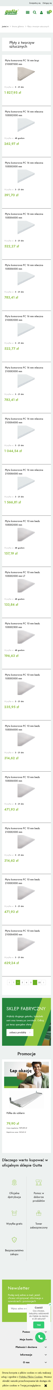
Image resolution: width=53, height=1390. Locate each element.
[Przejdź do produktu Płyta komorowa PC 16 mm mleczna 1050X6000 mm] (26, 279)
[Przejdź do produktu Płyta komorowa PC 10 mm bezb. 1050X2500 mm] (26, 637)
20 (39, 982)
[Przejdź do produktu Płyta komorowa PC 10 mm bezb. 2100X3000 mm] (26, 893)
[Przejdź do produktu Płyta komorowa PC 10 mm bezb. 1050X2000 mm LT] (26, 586)
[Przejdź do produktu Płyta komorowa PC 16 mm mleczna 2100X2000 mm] (26, 330)
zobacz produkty (17, 1032)
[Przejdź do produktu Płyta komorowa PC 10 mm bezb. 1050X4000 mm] (26, 739)
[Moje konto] (41, 12)
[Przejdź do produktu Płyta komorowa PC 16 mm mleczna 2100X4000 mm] (26, 432)
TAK (39, 1325)
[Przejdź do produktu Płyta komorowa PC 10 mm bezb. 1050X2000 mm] (26, 535)
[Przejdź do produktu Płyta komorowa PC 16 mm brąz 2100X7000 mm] (26, 74)
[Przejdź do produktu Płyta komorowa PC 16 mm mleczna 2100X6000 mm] (26, 483)
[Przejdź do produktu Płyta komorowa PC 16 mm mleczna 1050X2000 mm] (26, 125)
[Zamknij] (50, 1304)
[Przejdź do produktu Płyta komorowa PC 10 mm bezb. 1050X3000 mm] (26, 688)
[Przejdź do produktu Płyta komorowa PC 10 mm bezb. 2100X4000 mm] (26, 944)
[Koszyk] (48, 12)
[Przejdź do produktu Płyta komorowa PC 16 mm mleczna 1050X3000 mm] (26, 176)
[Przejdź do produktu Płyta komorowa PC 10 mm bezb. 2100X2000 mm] (26, 842)
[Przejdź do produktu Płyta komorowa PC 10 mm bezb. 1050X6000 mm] (26, 791)
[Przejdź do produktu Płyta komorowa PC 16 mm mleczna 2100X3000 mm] (26, 381)
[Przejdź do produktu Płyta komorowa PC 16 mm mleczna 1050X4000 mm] (26, 227)
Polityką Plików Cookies (31, 1377)
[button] (27, 12)
